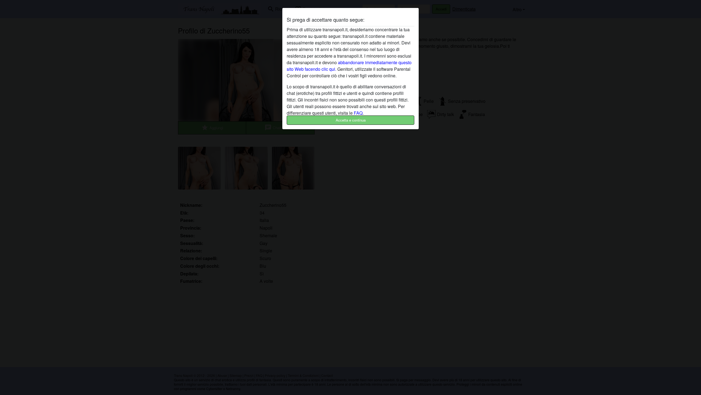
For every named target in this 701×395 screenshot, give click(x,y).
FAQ (358, 113)
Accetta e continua (351, 120)
